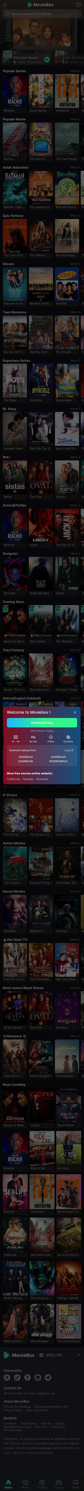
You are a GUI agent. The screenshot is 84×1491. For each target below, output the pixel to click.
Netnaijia (28, 779)
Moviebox (42, 779)
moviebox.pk (25, 760)
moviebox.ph (58, 756)
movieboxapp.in (58, 760)
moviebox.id (26, 756)
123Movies (13, 779)
